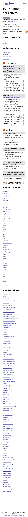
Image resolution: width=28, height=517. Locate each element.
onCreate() (5, 453)
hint (4, 227)
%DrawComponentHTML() (9, 323)
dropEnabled (6, 214)
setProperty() (6, 59)
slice (4, 272)
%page (4, 198)
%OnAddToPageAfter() (8, 359)
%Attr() (4, 296)
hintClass (5, 229)
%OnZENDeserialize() (8, 370)
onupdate (5, 265)
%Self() (4, 383)
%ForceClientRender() (8, 336)
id (3, 234)
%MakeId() (5, 350)
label (4, 238)
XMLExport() (6, 395)
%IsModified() (6, 348)
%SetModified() (6, 388)
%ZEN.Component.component (11, 21)
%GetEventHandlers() (8, 339)
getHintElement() (7, 435)
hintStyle (5, 231)
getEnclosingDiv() (7, 430)
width (4, 283)
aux (3, 205)
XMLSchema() (6, 404)
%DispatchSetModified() (9, 316)
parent (4, 267)
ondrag (4, 254)
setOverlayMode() (7, 486)
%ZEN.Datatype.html (8, 68)
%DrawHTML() (6, 52)
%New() (5, 352)
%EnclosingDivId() (7, 327)
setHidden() (6, 484)
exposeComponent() (8, 424)
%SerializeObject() (7, 386)
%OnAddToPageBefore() (9, 361)
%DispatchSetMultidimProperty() (11, 318)
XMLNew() (5, 401)
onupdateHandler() (7, 475)
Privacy (5, 515)
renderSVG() (6, 482)
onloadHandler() (7, 471)
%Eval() (4, 330)
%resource (5, 200)
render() (5, 480)
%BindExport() (6, 298)
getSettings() (6, 442)
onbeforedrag (6, 252)
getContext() (6, 54)
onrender (5, 43)
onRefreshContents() (8, 464)
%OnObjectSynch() (7, 368)
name (4, 247)
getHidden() (6, 433)
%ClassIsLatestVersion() (9, 300)
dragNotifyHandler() (8, 415)
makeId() (5, 451)
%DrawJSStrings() (7, 325)
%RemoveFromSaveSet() (9, 381)
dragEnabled (6, 211)
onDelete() (5, 455)
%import (5, 193)
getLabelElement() (7, 437)
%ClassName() (6, 303)
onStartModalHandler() (8, 468)
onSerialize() (6, 466)
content (4, 41)
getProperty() (6, 439)
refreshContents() (7, 477)
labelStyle (5, 245)
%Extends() (5, 334)
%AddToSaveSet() (7, 294)
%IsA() (4, 345)
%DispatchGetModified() (9, 309)
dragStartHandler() (7, 417)
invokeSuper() (6, 446)
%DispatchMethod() (8, 314)
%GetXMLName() (7, 343)
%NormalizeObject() (8, 354)
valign (4, 278)
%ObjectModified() (7, 356)
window (5, 285)
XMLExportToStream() (8, 397)
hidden (4, 225)
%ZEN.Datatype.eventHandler (11, 97)
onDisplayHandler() (8, 457)
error (4, 220)
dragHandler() (6, 412)
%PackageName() (7, 374)
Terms (9, 515)
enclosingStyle (6, 218)
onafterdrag (6, 249)
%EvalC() (5, 332)
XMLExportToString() (8, 399)
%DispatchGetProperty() (9, 312)
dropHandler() (6, 419)
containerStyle (6, 209)
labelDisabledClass (7, 243)
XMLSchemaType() (7, 408)
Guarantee (14, 515)
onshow (5, 263)
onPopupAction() (7, 462)
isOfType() (5, 448)
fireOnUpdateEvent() (8, 428)
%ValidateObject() (7, 390)
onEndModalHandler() (8, 459)
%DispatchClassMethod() (9, 307)
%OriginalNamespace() (8, 372)
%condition (5, 191)
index (4, 236)
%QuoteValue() (6, 377)
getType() (5, 444)
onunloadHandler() (7, 473)
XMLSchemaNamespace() (9, 406)
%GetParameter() (7, 341)
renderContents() (7, 56)
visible (4, 281)
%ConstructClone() (7, 305)
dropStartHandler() (7, 421)
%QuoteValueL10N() (8, 379)
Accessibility (21, 515)
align (4, 202)
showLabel (5, 270)
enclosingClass (6, 216)
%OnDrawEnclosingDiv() (9, 363)
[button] (4, 63)
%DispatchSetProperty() (9, 321)
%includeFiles (6, 196)
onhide (4, 258)
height (4, 222)
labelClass (5, 240)
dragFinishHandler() (8, 410)
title (4, 274)
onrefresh (5, 261)
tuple (4, 276)
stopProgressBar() (7, 491)
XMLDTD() (5, 392)
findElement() (6, 426)
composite (5, 207)
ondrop (4, 256)
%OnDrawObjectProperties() (10, 365)
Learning (24, 3)
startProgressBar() (7, 489)
